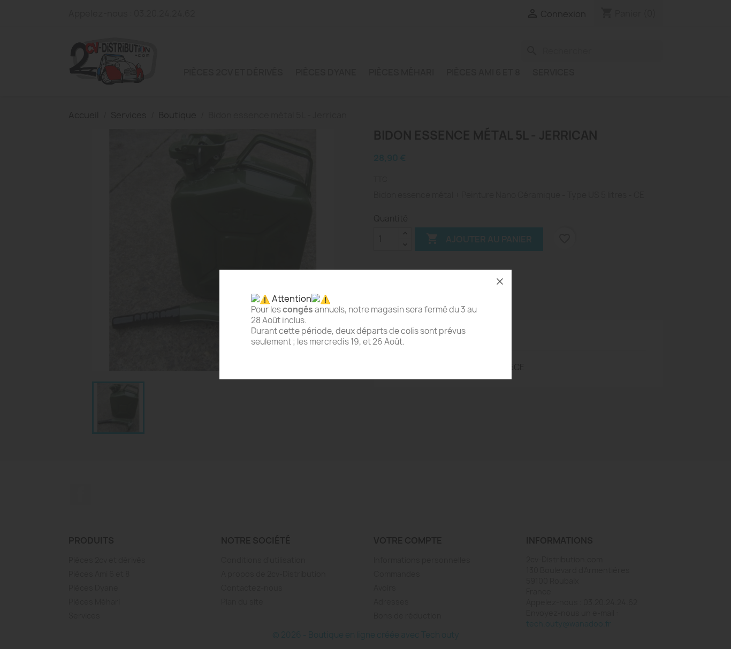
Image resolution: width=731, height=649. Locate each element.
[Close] (500, 281)
